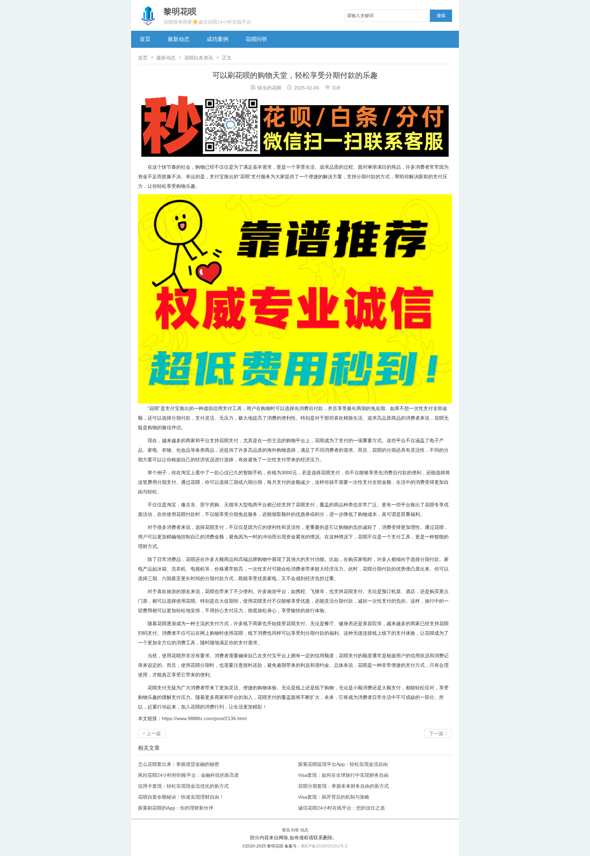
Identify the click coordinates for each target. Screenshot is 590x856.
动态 (304, 830)
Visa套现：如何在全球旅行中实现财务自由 (343, 775)
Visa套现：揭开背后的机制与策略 (333, 797)
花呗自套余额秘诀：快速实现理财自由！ (181, 797)
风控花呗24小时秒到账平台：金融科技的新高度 (188, 775)
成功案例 (217, 39)
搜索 (441, 15)
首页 (145, 39)
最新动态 (178, 39)
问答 (295, 830)
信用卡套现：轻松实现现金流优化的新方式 (183, 786)
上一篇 (152, 733)
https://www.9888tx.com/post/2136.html (204, 718)
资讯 (286, 830)
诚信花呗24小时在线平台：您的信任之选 (341, 808)
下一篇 (438, 733)
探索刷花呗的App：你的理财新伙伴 (175, 808)
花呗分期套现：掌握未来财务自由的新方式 (343, 786)
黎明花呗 (275, 846)
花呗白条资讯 (198, 57)
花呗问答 (256, 39)
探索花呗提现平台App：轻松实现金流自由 (343, 764)
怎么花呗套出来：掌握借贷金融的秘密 (178, 764)
